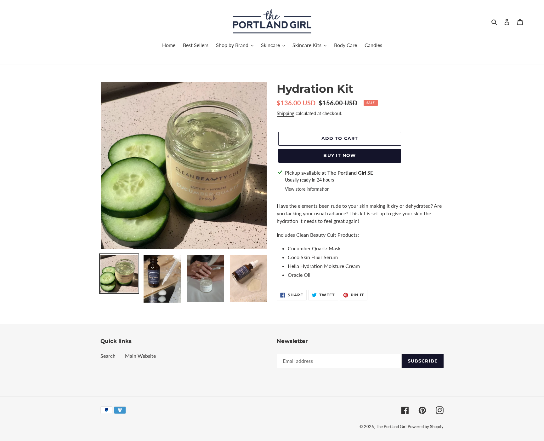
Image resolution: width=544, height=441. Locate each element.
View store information (307, 189)
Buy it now (339, 155)
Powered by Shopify (426, 426)
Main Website (140, 356)
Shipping (285, 113)
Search (108, 356)
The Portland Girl (391, 426)
